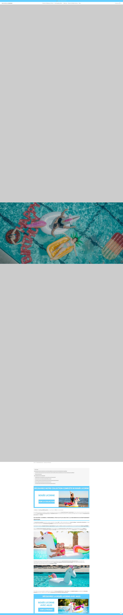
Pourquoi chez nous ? (38, 474)
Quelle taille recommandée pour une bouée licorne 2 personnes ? (45, 477)
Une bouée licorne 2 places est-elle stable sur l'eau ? (43, 478)
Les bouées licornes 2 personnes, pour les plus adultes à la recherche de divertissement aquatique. (50, 471)
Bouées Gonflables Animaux (73, 3)
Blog (80, 3)
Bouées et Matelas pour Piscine (48, 3)
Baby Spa (65, 3)
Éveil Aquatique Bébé (58, 3)
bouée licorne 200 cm (62, 528)
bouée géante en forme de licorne (43, 513)
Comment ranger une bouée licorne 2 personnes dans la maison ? (45, 483)
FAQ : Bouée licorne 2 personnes (39, 475)
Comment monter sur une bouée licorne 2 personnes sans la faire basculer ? (47, 480)
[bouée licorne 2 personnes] (61, 507)
